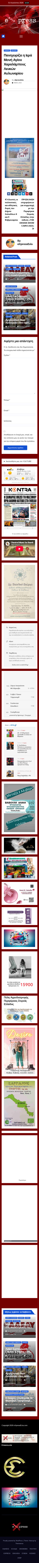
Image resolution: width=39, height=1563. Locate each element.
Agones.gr (20, 715)
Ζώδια (14, 665)
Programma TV (7, 1241)
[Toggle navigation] (21, 36)
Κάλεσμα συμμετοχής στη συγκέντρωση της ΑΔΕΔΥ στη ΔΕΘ (18, 275)
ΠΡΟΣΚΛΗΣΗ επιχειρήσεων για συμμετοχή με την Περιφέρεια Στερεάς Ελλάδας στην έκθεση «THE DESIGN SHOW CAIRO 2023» (27, 212)
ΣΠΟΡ (19, 1558)
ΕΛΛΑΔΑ (14, 1549)
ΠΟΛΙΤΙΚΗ (33, 1549)
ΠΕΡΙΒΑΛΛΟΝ (9, 292)
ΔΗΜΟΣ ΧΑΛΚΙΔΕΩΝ (11, 265)
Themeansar (19, 1543)
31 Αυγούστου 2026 (14, 1331)
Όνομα (7, 400)
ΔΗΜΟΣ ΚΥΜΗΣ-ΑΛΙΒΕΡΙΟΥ (13, 289)
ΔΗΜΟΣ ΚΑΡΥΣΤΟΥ (11, 286)
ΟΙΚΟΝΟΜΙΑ (16, 269)
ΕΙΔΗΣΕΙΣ (6, 50)
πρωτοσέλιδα (17, 533)
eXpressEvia (18, 80)
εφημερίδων (25, 533)
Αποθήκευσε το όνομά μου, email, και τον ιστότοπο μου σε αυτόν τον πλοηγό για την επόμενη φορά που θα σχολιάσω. (19, 438)
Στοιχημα (28, 715)
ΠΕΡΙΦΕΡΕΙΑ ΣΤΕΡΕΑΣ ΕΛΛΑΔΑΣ (15, 1394)
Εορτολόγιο (22, 1180)
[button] (31, 886)
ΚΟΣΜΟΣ (32, 1553)
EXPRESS (7, 1553)
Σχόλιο (7, 355)
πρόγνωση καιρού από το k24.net (20, 482)
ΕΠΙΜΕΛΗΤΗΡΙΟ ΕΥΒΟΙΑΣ (13, 1391)
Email (6, 410)
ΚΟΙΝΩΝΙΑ (9, 269)
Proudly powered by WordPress (13, 1541)
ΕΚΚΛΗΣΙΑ (14, 50)
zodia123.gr (24, 665)
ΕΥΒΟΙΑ (28, 265)
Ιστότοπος (8, 421)
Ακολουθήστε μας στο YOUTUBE (18, 461)
